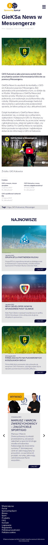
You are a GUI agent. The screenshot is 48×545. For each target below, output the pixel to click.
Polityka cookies (9, 532)
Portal (4, 508)
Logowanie (6, 525)
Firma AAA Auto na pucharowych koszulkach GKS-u (23, 359)
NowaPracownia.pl (31, 539)
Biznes (4, 513)
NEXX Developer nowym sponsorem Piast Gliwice (19, 307)
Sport (4, 515)
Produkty (6, 518)
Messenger (30, 207)
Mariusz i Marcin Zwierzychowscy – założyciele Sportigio (24, 425)
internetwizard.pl (24, 541)
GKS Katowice (18, 207)
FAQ (4, 520)
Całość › (40, 269)
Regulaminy (7, 527)
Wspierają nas (8, 506)
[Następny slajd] (44, 435)
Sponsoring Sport (9, 511)
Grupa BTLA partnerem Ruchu (21, 257)
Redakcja (9, 28)
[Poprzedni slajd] (4, 435)
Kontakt (5, 522)
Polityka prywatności (11, 530)
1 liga (8, 207)
